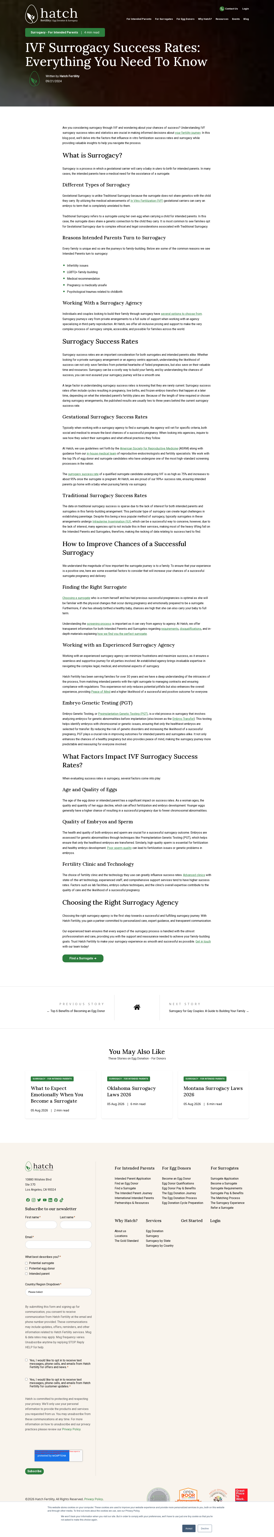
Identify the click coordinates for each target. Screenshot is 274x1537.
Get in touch (203, 941)
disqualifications (190, 629)
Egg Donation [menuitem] (154, 1231)
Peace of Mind (100, 691)
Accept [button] (188, 1528)
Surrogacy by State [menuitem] (158, 1241)
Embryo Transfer (183, 719)
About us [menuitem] (120, 1231)
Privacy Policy (71, 1429)
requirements (170, 629)
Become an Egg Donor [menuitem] (176, 1178)
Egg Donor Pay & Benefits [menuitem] (179, 1188)
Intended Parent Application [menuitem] (133, 1178)
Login (245, 8)
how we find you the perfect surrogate (122, 634)
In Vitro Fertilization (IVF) (146, 201)
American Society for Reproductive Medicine (149, 448)
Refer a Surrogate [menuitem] (222, 1207)
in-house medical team (101, 453)
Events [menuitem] (236, 19)
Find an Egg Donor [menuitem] (126, 1183)
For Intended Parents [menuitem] (139, 19)
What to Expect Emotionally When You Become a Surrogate (57, 1094)
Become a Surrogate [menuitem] (224, 1183)
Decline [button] (205, 1528)
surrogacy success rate (83, 474)
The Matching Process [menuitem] (225, 1198)
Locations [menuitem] (121, 1236)
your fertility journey (188, 133)
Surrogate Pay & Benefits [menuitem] (227, 1193)
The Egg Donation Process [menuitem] (179, 1198)
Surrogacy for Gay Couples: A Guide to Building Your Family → (209, 1011)
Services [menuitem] (153, 1220)
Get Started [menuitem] (192, 1220)
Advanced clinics (194, 875)
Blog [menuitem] (246, 19)
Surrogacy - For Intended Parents (54, 32)
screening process (99, 623)
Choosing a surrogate (76, 598)
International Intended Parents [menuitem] (134, 1198)
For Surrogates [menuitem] (164, 19)
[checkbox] (58, 1268)
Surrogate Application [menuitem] (225, 1178)
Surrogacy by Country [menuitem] (160, 1245)
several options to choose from (181, 314)
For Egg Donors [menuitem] (185, 19)
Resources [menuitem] (222, 19)
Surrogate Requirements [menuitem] (226, 1188)
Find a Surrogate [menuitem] (125, 1188)
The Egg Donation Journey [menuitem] (179, 1193)
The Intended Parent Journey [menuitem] (133, 1193)
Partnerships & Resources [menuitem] (132, 1203)
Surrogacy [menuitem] (152, 1236)
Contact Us (231, 8)
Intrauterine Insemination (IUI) (111, 521)
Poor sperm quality (119, 848)
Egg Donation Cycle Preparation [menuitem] (182, 1203)
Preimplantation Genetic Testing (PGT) (123, 714)
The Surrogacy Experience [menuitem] (228, 1203)
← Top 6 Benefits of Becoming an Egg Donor (76, 1011)
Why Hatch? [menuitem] (205, 19)
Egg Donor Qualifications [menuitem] (178, 1183)
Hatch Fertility (69, 76)
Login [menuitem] (215, 1220)
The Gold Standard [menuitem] (126, 1241)
